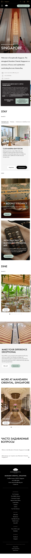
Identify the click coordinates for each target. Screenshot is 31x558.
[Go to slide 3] (15, 144)
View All (2, 116)
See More (6, 310)
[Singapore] (6, 6)
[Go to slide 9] (21, 314)
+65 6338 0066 (7, 75)
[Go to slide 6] (17, 314)
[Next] (26, 136)
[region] (15, 93)
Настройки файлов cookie (8, 100)
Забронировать (21, 167)
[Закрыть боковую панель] (2, 5)
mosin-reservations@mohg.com (11, 72)
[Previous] (4, 136)
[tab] (5, 122)
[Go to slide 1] (12, 144)
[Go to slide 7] (18, 314)
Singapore (7, 1)
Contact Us (6, 78)
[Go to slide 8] (20, 314)
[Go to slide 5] (17, 144)
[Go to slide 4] (16, 144)
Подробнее (11, 167)
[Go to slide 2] (13, 144)
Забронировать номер (23, 5)
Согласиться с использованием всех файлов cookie (22, 101)
